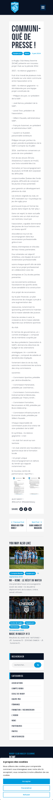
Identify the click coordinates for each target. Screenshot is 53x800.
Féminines (14, 627)
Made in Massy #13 (19, 633)
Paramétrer (26, 788)
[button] (43, 7)
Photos (15, 731)
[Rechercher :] (26, 665)
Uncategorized (18, 736)
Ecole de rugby (16, 623)
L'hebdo (25, 627)
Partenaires (17, 726)
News (27, 53)
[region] (26, 779)
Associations (17, 683)
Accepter (26, 781)
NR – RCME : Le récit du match (25, 580)
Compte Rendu (16, 573)
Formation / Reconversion (23, 710)
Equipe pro (17, 53)
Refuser (26, 794)
